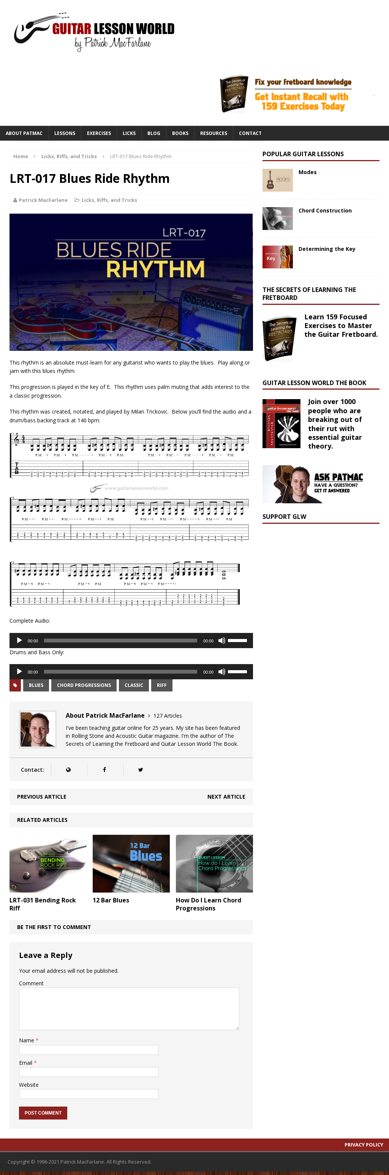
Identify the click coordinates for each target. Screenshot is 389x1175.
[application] (131, 640)
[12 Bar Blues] (131, 888)
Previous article (41, 796)
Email (26, 1062)
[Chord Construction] (277, 225)
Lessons (64, 133)
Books (180, 133)
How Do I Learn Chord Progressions (208, 904)
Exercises (99, 133)
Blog (153, 133)
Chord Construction (325, 210)
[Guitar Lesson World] (93, 31)
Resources (213, 133)
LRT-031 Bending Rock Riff (42, 904)
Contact (250, 133)
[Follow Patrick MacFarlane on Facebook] (104, 769)
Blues (36, 685)
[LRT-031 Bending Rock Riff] (48, 888)
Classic (134, 685)
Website (29, 1084)
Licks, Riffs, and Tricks (109, 200)
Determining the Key (327, 248)
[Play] (19, 640)
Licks (129, 133)
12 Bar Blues (111, 900)
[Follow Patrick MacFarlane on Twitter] (140, 769)
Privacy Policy (364, 1144)
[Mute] (222, 640)
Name (27, 1040)
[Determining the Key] (277, 264)
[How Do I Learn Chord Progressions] (214, 888)
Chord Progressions (84, 685)
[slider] (238, 640)
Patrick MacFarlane (43, 200)
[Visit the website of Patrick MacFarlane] (68, 769)
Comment (31, 983)
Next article (226, 796)
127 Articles (167, 715)
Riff (162, 685)
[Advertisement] (319, 578)
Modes (308, 172)
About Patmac (24, 133)
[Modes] (277, 187)
